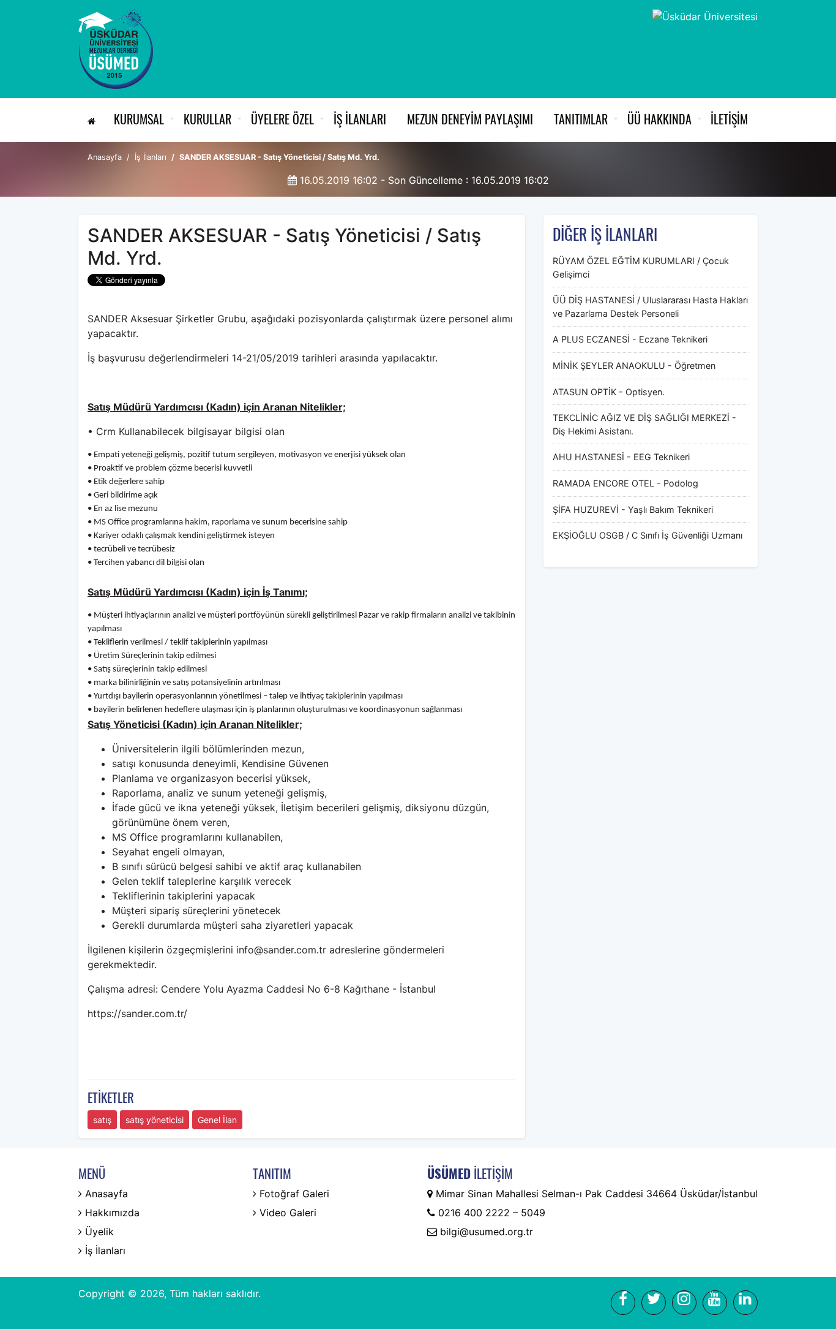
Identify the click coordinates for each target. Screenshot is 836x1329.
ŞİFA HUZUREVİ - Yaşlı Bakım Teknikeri (633, 509)
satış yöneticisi (154, 1120)
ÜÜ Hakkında (659, 119)
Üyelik (98, 1231)
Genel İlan (217, 1120)
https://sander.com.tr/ (137, 1013)
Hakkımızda (111, 1212)
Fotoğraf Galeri (292, 1193)
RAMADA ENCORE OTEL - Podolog (625, 483)
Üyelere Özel (282, 119)
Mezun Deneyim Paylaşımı (470, 119)
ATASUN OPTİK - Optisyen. (609, 392)
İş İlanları (360, 119)
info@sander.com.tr (281, 950)
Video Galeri (286, 1212)
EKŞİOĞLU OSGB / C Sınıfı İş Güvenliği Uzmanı (647, 535)
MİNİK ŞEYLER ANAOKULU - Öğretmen (634, 365)
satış (102, 1120)
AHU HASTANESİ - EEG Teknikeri (621, 457)
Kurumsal (139, 119)
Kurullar (207, 119)
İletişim (729, 119)
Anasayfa (105, 157)
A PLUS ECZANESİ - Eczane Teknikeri (630, 339)
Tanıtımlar (581, 119)
